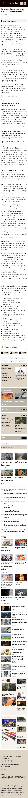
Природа (14, 617)
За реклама (3, 769)
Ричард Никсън (12, 361)
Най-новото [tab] (16, 486)
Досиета (14, 625)
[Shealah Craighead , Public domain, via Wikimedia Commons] (14, 238)
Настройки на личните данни (7, 781)
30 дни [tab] (25, 604)
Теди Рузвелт (21, 361)
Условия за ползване (5, 766)
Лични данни (4, 768)
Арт (13, 647)
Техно (13, 639)
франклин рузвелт (15, 358)
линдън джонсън (5, 358)
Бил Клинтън (4, 361)
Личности (14, 609)
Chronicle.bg (4, 14)
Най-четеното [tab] (23, 486)
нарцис (22, 358)
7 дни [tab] (22, 604)
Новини (2, 771)
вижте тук (17, 780)
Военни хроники (15, 631)
